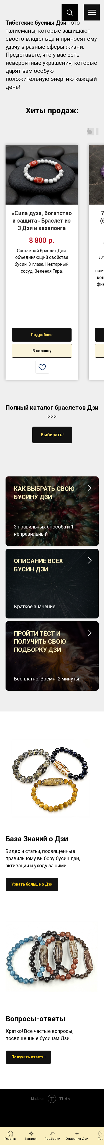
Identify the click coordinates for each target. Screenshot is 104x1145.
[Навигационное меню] (92, 12)
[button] (69, 12)
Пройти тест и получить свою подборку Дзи (40, 641)
